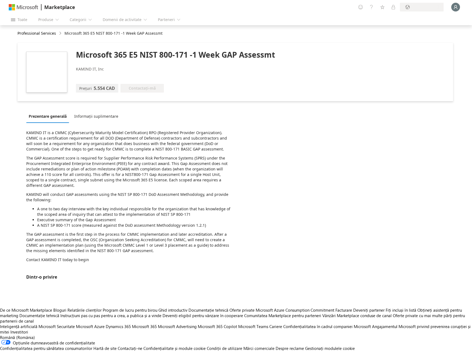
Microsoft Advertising (177, 326)
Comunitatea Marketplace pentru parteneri (282, 315)
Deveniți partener (369, 310)
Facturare (343, 310)
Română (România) (17, 337)
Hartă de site (105, 348)
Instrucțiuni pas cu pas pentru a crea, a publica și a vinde (110, 315)
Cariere (275, 326)
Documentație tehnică (208, 310)
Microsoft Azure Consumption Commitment (295, 310)
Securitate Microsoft (75, 326)
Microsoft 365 (144, 326)
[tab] (49, 116)
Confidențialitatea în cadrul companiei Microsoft (327, 326)
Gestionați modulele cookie (330, 348)
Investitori (19, 332)
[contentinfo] (61, 33)
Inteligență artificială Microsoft (28, 326)
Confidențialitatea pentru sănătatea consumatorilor (46, 348)
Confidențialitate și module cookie (174, 348)
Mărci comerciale (259, 348)
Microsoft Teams (253, 326)
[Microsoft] (23, 7)
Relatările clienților (84, 310)
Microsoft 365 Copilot (217, 326)
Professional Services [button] (36, 33)
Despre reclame (290, 348)
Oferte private (242, 310)
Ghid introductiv (172, 310)
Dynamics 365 (118, 326)
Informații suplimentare (96, 116)
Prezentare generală (48, 116)
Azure (99, 326)
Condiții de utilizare (224, 348)
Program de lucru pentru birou (130, 310)
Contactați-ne (130, 348)
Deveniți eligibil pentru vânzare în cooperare (203, 315)
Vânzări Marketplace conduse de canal (357, 315)
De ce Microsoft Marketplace (26, 310)
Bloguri (59, 310)
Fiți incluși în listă (401, 310)
